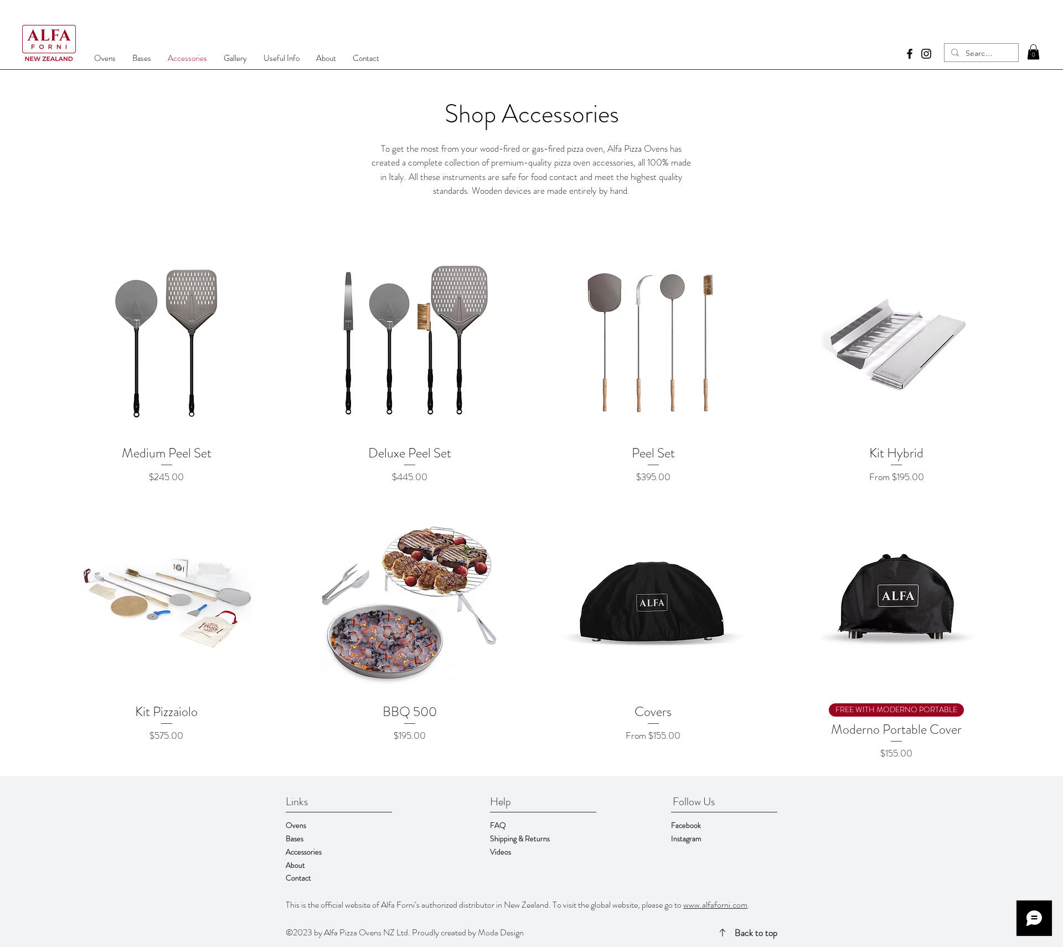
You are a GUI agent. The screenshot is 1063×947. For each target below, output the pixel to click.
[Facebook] (909, 53)
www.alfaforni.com (715, 904)
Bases (294, 838)
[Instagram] (926, 53)
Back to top (756, 932)
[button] (1033, 51)
